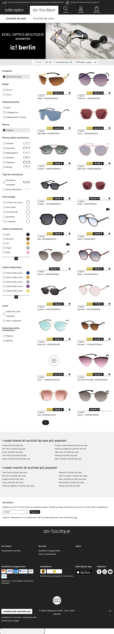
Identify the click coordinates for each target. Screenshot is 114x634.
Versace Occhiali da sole (66, 455)
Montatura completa (10, 182)
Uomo (8, 94)
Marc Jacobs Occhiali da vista (72, 479)
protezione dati (29, 617)
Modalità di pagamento (49, 551)
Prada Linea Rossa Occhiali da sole (71, 445)
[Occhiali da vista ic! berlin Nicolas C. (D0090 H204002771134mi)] (93, 324)
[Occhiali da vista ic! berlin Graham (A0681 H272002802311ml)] (53, 184)
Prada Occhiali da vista (12, 479)
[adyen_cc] (3, 571)
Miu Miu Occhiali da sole (13, 449)
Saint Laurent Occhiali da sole (16, 459)
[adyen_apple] (30, 571)
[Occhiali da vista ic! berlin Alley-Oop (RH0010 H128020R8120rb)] (93, 148)
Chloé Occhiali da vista (69, 486)
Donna (9, 90)
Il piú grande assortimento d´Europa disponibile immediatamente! (36, 2)
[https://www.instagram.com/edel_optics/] (104, 572)
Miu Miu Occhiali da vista (14, 476)
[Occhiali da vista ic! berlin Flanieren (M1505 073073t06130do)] (93, 289)
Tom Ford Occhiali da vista (14, 472)
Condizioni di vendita (11, 617)
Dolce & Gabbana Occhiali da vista (18, 486)
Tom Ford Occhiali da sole (14, 455)
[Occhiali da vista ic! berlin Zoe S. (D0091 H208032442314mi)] (53, 359)
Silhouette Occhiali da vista (71, 482)
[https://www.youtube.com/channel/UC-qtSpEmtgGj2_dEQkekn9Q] (110, 572)
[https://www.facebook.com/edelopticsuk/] (99, 572)
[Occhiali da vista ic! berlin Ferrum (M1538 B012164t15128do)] (53, 254)
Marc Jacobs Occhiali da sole (68, 459)
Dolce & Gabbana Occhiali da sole (70, 449)
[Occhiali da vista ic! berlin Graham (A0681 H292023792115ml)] (53, 289)
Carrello (97, 12)
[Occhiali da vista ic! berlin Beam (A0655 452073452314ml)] (93, 254)
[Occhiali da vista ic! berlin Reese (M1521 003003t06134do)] (53, 78)
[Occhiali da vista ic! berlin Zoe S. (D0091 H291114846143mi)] (93, 113)
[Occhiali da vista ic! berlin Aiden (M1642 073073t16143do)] (93, 184)
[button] (14, 10)
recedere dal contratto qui (16, 611)
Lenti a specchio (13, 321)
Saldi (8, 108)
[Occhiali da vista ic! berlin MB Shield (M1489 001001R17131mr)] (53, 113)
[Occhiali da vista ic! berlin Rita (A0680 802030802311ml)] (53, 219)
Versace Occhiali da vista (70, 472)
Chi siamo (6, 546)
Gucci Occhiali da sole (12, 452)
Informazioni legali (10, 620)
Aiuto (78, 546)
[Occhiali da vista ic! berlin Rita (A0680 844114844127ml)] (53, 394)
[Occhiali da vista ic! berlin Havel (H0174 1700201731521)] (93, 219)
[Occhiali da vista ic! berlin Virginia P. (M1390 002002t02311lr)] (93, 78)
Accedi (80, 12)
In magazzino (12, 112)
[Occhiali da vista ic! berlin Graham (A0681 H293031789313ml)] (53, 148)
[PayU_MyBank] (4, 576)
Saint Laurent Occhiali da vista (73, 476)
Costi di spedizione (47, 554)
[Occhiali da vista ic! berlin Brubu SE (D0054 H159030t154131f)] (53, 324)
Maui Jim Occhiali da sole (67, 452)
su (110, 610)
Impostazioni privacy (11, 551)
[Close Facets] (16, 62)
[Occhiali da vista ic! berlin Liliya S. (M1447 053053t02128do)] (93, 394)
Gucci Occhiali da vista (12, 482)
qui (75, 517)
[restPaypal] (23, 571)
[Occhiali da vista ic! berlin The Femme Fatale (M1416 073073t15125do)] (93, 359)
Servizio (42, 546)
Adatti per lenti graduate (13, 313)
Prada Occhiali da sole (12, 445)
